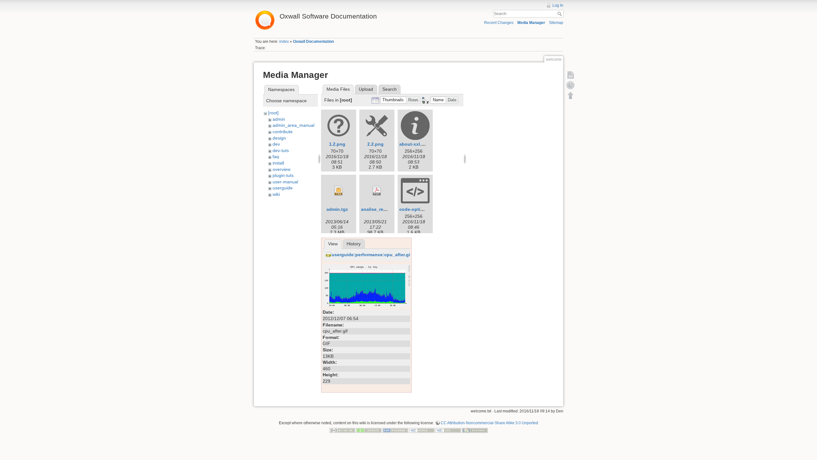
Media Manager (531, 22)
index (284, 41)
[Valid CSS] (448, 430)
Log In (557, 5)
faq (276, 156)
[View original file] (366, 285)
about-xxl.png (414, 144)
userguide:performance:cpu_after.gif (372, 254)
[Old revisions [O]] (571, 85)
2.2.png (375, 144)
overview (281, 169)
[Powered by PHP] (395, 430)
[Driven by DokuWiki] (475, 430)
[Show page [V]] (571, 75)
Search (560, 14)
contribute (283, 131)
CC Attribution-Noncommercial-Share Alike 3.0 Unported (489, 423)
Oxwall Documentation (313, 41)
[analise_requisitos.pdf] (377, 190)
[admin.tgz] (339, 190)
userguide (283, 187)
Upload (366, 89)
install (278, 162)
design (279, 138)
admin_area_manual (293, 125)
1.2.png (337, 144)
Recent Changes (498, 22)
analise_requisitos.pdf (385, 209)
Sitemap (556, 22)
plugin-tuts (283, 175)
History (354, 243)
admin (279, 119)
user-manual (285, 181)
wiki (276, 194)
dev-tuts (281, 150)
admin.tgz (337, 209)
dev (276, 144)
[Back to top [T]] (571, 95)
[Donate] (369, 430)
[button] (393, 100)
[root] (273, 112)
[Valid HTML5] (422, 430)
